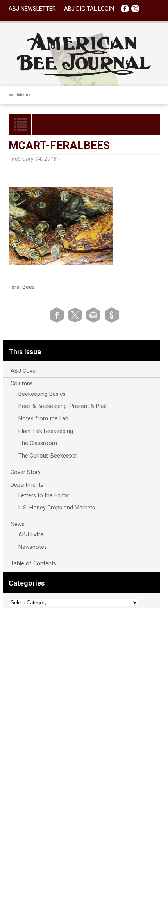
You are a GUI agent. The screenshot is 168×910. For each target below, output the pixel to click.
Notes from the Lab (43, 418)
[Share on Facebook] (58, 314)
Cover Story (26, 472)
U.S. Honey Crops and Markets (56, 507)
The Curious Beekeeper (47, 455)
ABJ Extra (30, 534)
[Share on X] (76, 314)
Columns (22, 383)
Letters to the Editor (43, 495)
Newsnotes (32, 547)
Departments (27, 485)
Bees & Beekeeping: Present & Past (62, 406)
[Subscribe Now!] (112, 314)
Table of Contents (33, 563)
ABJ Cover (24, 371)
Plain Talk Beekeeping (45, 431)
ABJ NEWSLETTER (32, 8)
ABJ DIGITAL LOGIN (89, 8)
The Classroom (37, 443)
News (18, 524)
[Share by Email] (94, 314)
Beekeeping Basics (42, 394)
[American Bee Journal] (84, 75)
